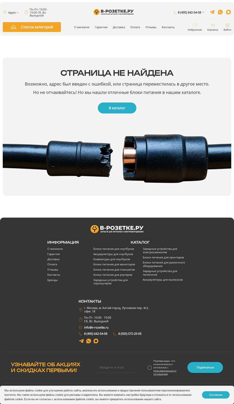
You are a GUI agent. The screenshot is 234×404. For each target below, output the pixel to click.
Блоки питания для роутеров (112, 274)
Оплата (135, 27)
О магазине (81, 27)
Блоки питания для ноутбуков (113, 249)
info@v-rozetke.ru (96, 327)
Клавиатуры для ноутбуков (111, 259)
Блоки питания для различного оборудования (164, 264)
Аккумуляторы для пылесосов (163, 279)
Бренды (52, 280)
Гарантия (101, 27)
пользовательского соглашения (164, 372)
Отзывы (151, 27)
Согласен (215, 394)
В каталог (117, 107)
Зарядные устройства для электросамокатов (160, 250)
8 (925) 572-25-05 (189, 18)
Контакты (168, 27)
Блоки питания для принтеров (163, 257)
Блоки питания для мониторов (114, 264)
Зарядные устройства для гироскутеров (110, 281)
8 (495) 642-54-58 (189, 12)
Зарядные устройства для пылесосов (160, 272)
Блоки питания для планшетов (114, 269)
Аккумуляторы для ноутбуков (113, 254)
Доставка (119, 27)
